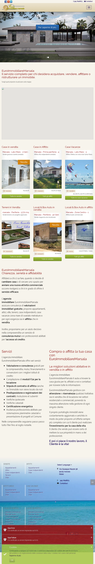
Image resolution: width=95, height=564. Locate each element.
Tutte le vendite (16, 196)
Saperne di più (15, 556)
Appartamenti (10, 468)
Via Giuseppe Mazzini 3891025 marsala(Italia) (68, 471)
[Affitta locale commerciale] (79, 234)
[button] (7, 36)
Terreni (8, 475)
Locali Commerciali (13, 519)
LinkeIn (11, 1)
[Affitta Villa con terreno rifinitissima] (47, 174)
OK (12, 560)
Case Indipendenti (35, 470)
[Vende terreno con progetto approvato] (16, 234)
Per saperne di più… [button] (47, 27)
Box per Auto (10, 514)
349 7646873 (78, 1)
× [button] (91, 528)
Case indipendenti (12, 473)
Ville (7, 478)
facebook (6, 1)
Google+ (8, 1)
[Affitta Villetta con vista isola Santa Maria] (79, 174)
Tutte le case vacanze (79, 198)
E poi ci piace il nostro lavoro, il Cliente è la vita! (68, 442)
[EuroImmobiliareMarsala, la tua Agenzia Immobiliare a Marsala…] (13, 7)
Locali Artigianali (11, 517)
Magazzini (9, 522)
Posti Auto (9, 524)
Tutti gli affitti (47, 196)
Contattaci (89, 1)
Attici (7, 470)
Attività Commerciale (13, 512)
